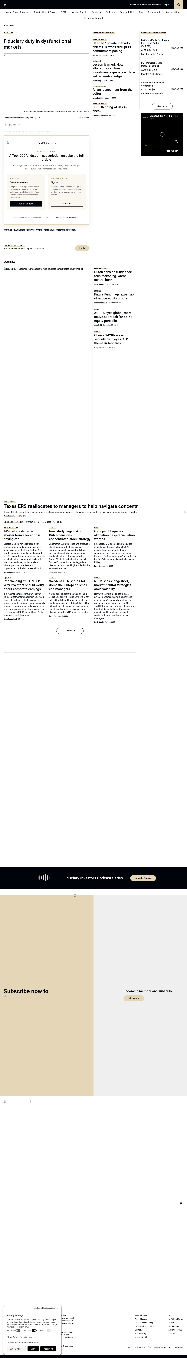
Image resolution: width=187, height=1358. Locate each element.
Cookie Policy (161, 1347)
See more (162, 106)
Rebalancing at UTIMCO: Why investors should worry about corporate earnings (24, 585)
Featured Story (99, 86)
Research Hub (127, 12)
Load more (70, 631)
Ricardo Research (57, 230)
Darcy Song (97, 55)
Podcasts (111, 12)
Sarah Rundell (98, 115)
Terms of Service (148, 1347)
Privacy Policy (134, 1347)
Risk (141, 12)
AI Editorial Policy (176, 1347)
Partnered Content (93, 18)
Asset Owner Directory (18, 12)
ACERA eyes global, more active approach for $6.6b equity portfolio (113, 317)
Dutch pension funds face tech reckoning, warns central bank (113, 276)
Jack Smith (98, 325)
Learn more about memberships (67, 217)
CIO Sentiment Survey (45, 12)
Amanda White (98, 98)
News (96, 309)
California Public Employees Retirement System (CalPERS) (155, 43)
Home (6, 26)
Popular (59, 522)
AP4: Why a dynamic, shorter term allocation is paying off (22, 535)
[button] (178, 4)
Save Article (84, 118)
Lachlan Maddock (100, 303)
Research (97, 61)
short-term (71, 230)
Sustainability (155, 12)
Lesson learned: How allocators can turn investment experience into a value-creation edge (114, 70)
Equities (8, 32)
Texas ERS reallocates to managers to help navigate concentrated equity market (91, 506)
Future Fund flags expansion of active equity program (115, 296)
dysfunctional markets (14, 230)
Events (94, 12)
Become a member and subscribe (145, 4)
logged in (20, 248)
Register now (26, 204)
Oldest (47, 522)
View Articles (177, 47)
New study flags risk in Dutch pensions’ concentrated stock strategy (69, 535)
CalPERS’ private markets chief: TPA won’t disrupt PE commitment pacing (112, 47)
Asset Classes (10, 502)
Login (166, 4)
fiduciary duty (32, 230)
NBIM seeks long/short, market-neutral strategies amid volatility (112, 585)
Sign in (67, 204)
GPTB (64, 12)
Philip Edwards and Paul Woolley (17, 118)
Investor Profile (79, 12)
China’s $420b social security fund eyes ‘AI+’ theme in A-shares (111, 339)
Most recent (33, 522)
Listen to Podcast (143, 878)
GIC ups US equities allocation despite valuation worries (114, 535)
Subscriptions (173, 12)
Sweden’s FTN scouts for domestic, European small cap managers (68, 585)
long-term (44, 230)
